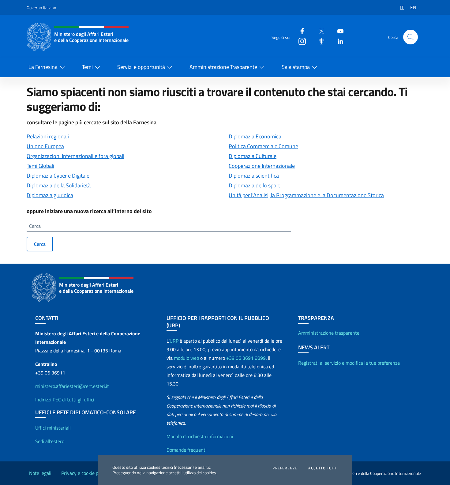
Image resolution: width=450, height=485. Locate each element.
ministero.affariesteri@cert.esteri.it (72, 386)
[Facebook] (300, 31)
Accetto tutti (323, 468)
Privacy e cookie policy (84, 473)
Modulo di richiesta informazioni (200, 436)
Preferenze (284, 468)
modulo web (186, 358)
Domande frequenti (187, 449)
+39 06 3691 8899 (246, 358)
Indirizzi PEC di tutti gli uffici (64, 399)
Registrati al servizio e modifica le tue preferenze (349, 363)
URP (174, 340)
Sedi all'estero (49, 441)
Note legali (40, 473)
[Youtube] (338, 31)
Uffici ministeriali (53, 427)
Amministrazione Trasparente (223, 67)
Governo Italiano (41, 7)
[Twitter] (319, 31)
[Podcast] (319, 41)
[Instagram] (300, 41)
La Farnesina (43, 67)
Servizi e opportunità (141, 67)
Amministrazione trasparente (328, 332)
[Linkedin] (338, 41)
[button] (410, 37)
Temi (87, 67)
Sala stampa (296, 67)
